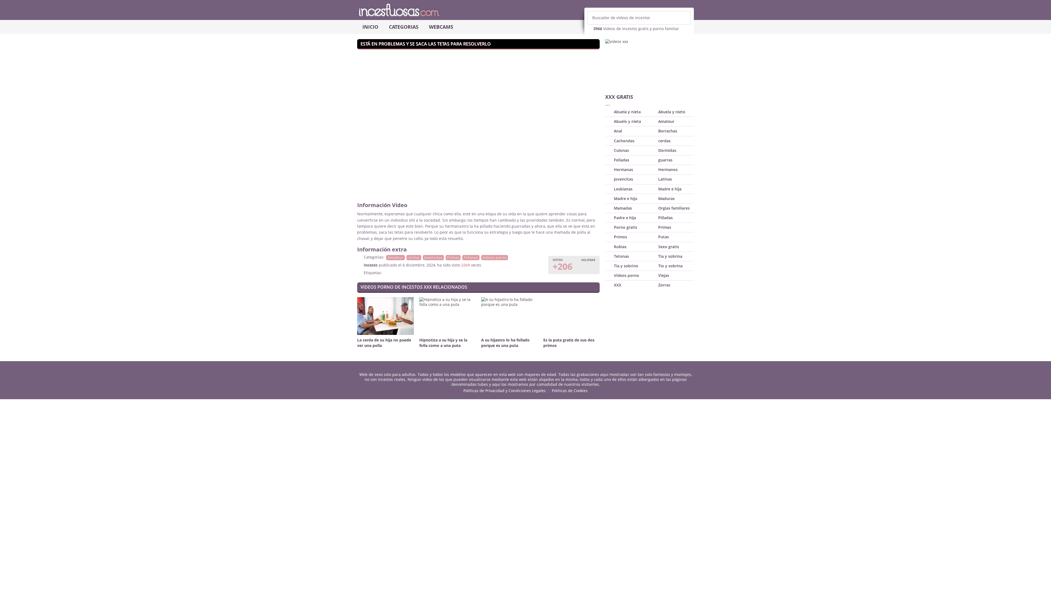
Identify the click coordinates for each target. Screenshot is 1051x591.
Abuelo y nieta (627, 121)
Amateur (395, 257)
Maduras (666, 198)
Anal (618, 131)
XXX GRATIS (619, 97)
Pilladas (665, 217)
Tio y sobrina (670, 265)
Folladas (621, 160)
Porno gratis (625, 227)
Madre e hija (670, 189)
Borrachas (667, 131)
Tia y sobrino (626, 265)
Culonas (621, 150)
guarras (665, 160)
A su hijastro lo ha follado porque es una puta (505, 342)
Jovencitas (433, 257)
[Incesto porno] (525, 10)
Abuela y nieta (627, 111)
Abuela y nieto (671, 111)
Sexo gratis (668, 246)
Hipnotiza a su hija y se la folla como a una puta (443, 342)
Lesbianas (623, 189)
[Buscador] (684, 18)
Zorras (664, 285)
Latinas (665, 179)
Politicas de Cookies (570, 390)
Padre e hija (625, 217)
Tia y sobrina (670, 256)
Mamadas (623, 208)
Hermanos (668, 169)
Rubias (620, 246)
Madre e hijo (625, 198)
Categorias (403, 27)
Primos (620, 236)
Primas (453, 257)
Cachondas (624, 140)
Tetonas (471, 257)
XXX (617, 285)
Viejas (663, 275)
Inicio (370, 27)
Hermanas (623, 169)
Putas (663, 236)
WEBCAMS (441, 27)
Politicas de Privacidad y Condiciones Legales (504, 390)
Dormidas (667, 150)
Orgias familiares (674, 208)
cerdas (414, 257)
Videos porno (495, 257)
